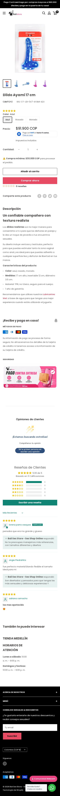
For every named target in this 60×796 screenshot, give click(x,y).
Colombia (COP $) (12, 750)
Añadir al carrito (30, 171)
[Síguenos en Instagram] (5, 764)
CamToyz (8, 101)
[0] (55, 13)
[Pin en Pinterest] (45, 196)
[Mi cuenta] (49, 13)
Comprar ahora (30, 180)
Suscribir (12, 736)
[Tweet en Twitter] (50, 196)
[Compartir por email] (55, 196)
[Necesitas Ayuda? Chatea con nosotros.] (52, 788)
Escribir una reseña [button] (30, 502)
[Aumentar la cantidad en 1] (37, 149)
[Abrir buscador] (43, 13)
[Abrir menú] (4, 13)
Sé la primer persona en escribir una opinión (30, 450)
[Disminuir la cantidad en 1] (19, 149)
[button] (9, 110)
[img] (9, 520)
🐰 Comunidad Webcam (43, 778)
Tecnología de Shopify (13, 790)
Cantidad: (8, 149)
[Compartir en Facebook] (39, 196)
